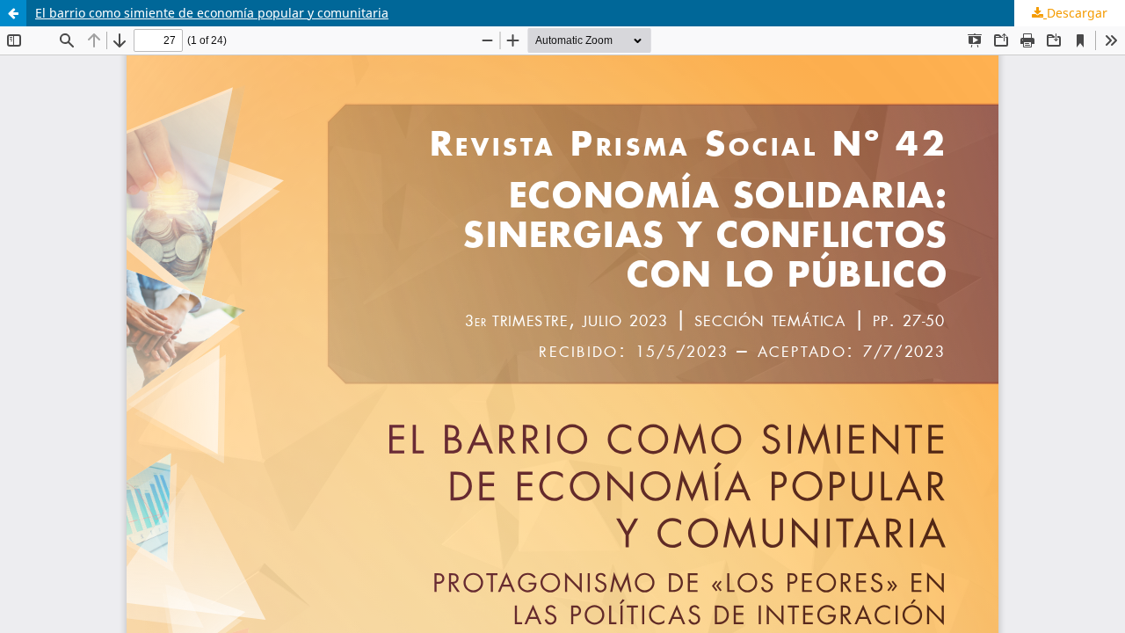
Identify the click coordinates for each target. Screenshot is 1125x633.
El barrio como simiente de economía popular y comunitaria (211, 12)
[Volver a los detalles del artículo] (13, 13)
